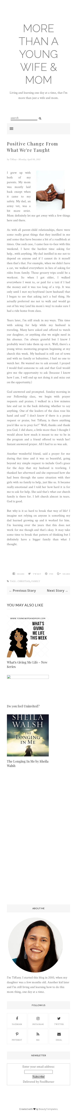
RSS (37, 1040)
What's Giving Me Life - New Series (27, 664)
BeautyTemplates (48, 1108)
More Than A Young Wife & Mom (38, 54)
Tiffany (13, 159)
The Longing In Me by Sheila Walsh (27, 763)
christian (24, 581)
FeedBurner (47, 1082)
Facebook (17, 1024)
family (35, 581)
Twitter (59, 1024)
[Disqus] (38, 839)
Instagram (38, 1024)
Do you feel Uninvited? (23, 706)
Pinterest (17, 1040)
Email (59, 1040)
